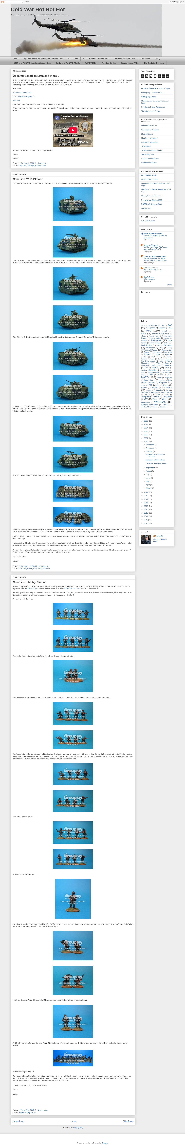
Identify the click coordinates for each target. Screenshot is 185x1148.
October (149, 451)
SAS (168, 390)
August (149, 471)
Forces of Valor (163, 359)
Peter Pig (161, 380)
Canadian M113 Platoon (28, 179)
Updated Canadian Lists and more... (36, 75)
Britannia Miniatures (149, 126)
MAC (143, 372)
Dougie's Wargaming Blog (155, 256)
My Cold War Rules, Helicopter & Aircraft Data (43, 59)
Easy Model (167, 352)
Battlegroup (31, 166)
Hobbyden (168, 365)
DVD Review (156, 352)
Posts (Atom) (78, 1128)
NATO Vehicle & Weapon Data (95, 59)
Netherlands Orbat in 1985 (151, 200)
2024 (146, 428)
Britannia (168, 345)
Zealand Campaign (148, 407)
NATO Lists (73, 59)
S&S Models (146, 146)
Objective (168, 378)
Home (16, 59)
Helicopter (156, 365)
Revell (165, 385)
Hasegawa (145, 365)
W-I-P (164, 399)
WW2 (165, 405)
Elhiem (29, 569)
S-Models (46, 569)
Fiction (168, 357)
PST (150, 385)
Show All (169, 284)
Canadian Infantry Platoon (29, 582)
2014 (146, 510)
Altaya (143, 336)
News (159, 378)
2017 (146, 499)
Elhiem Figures (33, 589)
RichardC (159, 536)
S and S (168, 387)
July (148, 474)
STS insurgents (149, 279)
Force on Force (147, 359)
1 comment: (42, 163)
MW (168, 374)
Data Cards (145, 59)
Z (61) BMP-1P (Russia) (152, 270)
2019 (146, 492)
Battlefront (144, 340)
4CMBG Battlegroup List (22, 92)
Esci (35, 569)
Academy (161, 328)
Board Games (155, 343)
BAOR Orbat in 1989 (149, 179)
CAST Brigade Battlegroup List (24, 96)
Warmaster (145, 402)
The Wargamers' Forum (150, 111)
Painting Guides (109, 63)
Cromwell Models (150, 350)
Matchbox (166, 372)
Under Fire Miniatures (150, 159)
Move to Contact (151, 245)
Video (44, 166)
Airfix (24, 569)
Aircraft (164, 331)
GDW (158, 363)
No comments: (44, 566)
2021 (146, 438)
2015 (146, 506)
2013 (146, 513)
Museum (160, 374)
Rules (39, 166)
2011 (146, 520)
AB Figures (150, 328)
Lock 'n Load (166, 370)
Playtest (163, 382)
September (150, 468)
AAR (170, 325)
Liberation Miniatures (149, 142)
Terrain (147, 395)
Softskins (154, 392)
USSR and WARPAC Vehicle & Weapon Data (32, 63)
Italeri (167, 368)
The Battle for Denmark (154, 63)
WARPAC (160, 401)
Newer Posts (18, 1121)
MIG (142, 375)
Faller (153, 357)
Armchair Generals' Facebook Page (155, 88)
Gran (167, 363)
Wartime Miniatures (149, 163)
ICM (146, 368)
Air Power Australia (148, 175)
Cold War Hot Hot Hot (38, 9)
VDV (145, 399)
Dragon (146, 352)
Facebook (144, 357)
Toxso (167, 395)
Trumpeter (145, 397)
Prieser (143, 385)
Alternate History (154, 336)
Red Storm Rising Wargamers (153, 107)
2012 (146, 516)
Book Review (146, 345)
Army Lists (22, 166)
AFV (20, 569)
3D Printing (152, 325)
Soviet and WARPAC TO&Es (68, 63)
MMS (151, 375)
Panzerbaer (146, 208)
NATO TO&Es (90, 63)
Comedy (169, 348)
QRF (156, 385)
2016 (146, 503)
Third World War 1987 (153, 234)
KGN (143, 370)
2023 (146, 431)
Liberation (152, 370)
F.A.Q (158, 59)
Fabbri (167, 354)
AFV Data (16, 100)
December (150, 445)
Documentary (166, 350)
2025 (146, 424)
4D (163, 325)
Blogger (105, 1143)
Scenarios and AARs (130, 63)
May (148, 481)
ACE (170, 328)
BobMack (167, 343)
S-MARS (148, 390)
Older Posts (128, 1121)
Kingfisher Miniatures (149, 138)
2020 (146, 442)
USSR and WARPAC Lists (124, 59)
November (150, 448)
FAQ (160, 357)
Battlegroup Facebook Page (152, 93)
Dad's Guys (149, 277)
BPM (158, 345)
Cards (161, 348)
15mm (143, 325)
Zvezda (162, 407)
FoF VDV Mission (148, 221)
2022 (146, 435)
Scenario (144, 392)
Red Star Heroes (151, 268)
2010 (146, 523)
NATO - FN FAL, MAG (72, 589)
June (148, 478)
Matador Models (154, 372)
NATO (40, 569)
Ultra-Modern (167, 397)
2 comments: (43, 1110)
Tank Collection (166, 392)
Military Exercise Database (151, 196)
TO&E (158, 395)
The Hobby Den (147, 154)
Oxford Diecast (149, 380)
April (148, 485)
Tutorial (156, 397)
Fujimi (161, 361)
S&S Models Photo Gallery (151, 150)
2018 (146, 496)
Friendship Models (148, 361)
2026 (146, 421)
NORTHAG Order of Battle (151, 204)
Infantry (27, 1113)
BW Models (150, 348)
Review (144, 388)
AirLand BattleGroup (160, 334)
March (149, 488)
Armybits (166, 338)
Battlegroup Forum (148, 97)
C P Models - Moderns (150, 130)
